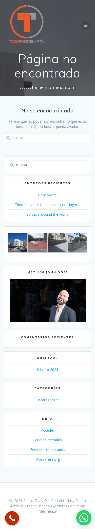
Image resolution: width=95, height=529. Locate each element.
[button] (83, 517)
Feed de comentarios (47, 449)
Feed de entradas (47, 439)
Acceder (47, 430)
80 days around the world (47, 214)
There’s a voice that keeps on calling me (47, 204)
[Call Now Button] (12, 518)
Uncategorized (48, 399)
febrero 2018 (47, 369)
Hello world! (47, 194)
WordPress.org (47, 459)
